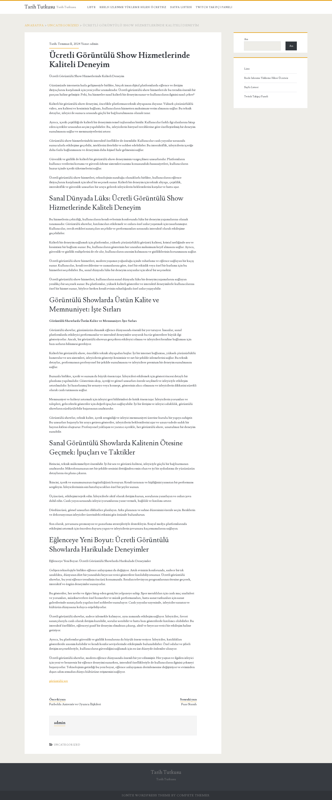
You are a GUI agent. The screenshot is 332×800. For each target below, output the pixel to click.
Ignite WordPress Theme (146, 795)
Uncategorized (63, 25)
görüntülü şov (58, 681)
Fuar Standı (189, 704)
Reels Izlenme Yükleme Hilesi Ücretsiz (133, 7)
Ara (246, 39)
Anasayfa (34, 25)
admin (94, 44)
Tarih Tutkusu (40, 7)
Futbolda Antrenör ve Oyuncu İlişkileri (75, 704)
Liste (91, 7)
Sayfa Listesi (181, 7)
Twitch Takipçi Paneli (214, 7)
